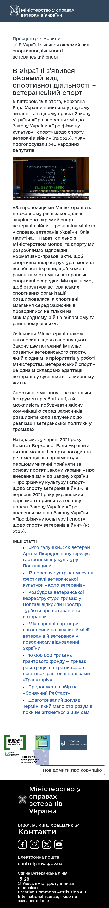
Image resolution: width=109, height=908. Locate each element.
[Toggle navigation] (93, 11)
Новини (51, 38)
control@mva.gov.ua (40, 863)
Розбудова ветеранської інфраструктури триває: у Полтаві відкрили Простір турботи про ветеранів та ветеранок (53, 604)
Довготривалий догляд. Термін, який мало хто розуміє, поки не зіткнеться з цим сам (58, 706)
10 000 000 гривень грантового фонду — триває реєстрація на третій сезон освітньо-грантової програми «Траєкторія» (56, 667)
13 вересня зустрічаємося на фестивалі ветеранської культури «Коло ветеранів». (58, 578)
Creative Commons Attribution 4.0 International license (52, 894)
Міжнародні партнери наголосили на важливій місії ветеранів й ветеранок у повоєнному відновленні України (56, 636)
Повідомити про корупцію (72, 770)
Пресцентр (25, 38)
